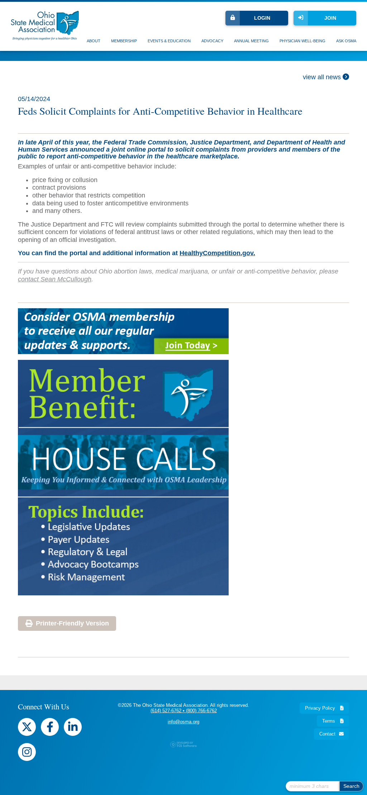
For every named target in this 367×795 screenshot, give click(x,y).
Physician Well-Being (302, 41)
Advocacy (212, 41)
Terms (329, 721)
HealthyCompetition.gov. (217, 253)
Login (262, 18)
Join (330, 18)
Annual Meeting (251, 41)
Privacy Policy (321, 708)
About (93, 41)
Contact (327, 734)
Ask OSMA (346, 41)
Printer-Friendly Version (72, 623)
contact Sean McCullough (54, 279)
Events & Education (169, 41)
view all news (323, 77)
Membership (124, 41)
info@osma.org (183, 721)
